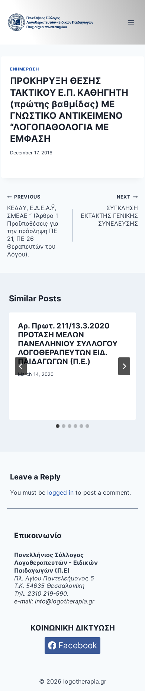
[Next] (124, 366)
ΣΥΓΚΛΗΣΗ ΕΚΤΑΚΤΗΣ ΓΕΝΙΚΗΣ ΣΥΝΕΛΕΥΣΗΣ (109, 210)
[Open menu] (131, 22)
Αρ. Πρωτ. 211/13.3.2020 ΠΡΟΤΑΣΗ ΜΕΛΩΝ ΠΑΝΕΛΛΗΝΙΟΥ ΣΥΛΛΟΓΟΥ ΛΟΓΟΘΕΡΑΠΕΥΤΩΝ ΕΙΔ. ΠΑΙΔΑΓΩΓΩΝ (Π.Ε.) (67, 343)
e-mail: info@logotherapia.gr (54, 601)
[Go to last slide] (21, 366)
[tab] (57, 426)
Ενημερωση (24, 69)
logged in (60, 492)
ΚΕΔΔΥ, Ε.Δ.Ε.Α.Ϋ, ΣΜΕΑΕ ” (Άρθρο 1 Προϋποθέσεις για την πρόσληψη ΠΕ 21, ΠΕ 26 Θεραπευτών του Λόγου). (32, 226)
